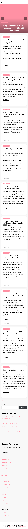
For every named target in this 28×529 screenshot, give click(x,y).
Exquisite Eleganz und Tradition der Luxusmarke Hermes (13, 150)
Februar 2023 (5, 481)
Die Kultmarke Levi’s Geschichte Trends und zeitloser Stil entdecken (13, 334)
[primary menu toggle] (1, 2)
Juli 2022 (3, 491)
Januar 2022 (4, 504)
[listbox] (14, 18)
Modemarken (4, 22)
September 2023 (6, 462)
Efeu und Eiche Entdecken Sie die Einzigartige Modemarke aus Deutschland (13, 42)
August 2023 (5, 465)
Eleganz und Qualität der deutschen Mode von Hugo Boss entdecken (13, 258)
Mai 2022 (4, 497)
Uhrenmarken (23, 526)
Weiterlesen (6, 65)
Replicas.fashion (11, 526)
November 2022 (5, 484)
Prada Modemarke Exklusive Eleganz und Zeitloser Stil (12, 188)
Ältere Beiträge (5, 401)
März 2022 (4, 500)
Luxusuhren (4, 512)
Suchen (3, 404)
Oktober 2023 (5, 459)
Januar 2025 (4, 456)
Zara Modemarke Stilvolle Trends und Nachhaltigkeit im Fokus (13, 79)
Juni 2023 (4, 469)
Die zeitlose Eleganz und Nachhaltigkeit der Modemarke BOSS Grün (13, 223)
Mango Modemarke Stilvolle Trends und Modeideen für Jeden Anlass (13, 28)
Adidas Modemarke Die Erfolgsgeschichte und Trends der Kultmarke (13, 114)
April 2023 (4, 475)
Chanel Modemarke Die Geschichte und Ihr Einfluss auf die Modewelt (13, 296)
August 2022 (5, 488)
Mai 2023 (4, 472)
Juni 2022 (4, 494)
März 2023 (4, 478)
